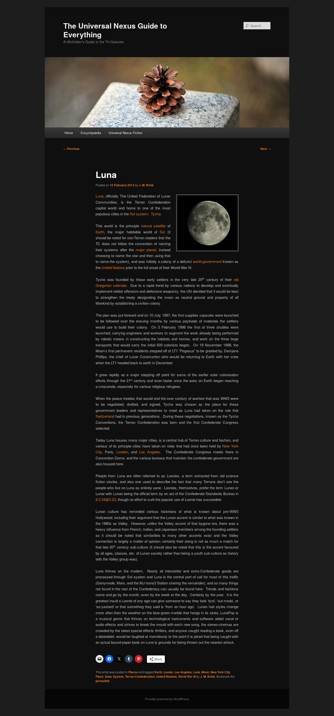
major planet (146, 249)
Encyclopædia (91, 132)
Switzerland (105, 416)
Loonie (168, 672)
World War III (187, 676)
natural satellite (153, 225)
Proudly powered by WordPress (167, 699)
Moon (205, 672)
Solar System (114, 676)
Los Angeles (149, 451)
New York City (220, 672)
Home (69, 132)
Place (99, 676)
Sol (162, 231)
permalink (103, 681)
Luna (99, 195)
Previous (71, 148)
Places (133, 672)
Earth (100, 231)
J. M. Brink (146, 185)
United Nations (113, 267)
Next (265, 148)
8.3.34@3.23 (106, 499)
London (122, 451)
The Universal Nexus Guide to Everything (115, 30)
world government (207, 261)
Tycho (156, 213)
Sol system (139, 213)
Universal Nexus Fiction (125, 132)
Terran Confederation (140, 676)
